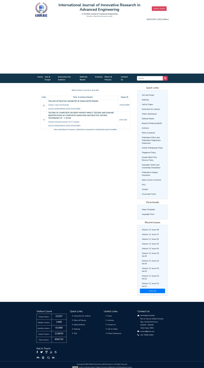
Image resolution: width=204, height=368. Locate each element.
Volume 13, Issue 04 (150, 248)
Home (40, 77)
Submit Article (159, 8)
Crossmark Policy (149, 194)
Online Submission (149, 114)
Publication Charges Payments (150, 174)
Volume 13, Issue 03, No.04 (150, 262)
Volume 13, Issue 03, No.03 (150, 269)
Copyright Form (148, 214)
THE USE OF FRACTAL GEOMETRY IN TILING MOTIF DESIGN (73, 101)
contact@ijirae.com (147, 331)
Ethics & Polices (108, 78)
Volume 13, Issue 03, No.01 (150, 285)
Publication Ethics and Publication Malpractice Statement (151, 140)
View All (152, 291)
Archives (99, 77)
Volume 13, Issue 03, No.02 (150, 277)
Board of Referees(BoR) (152, 123)
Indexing (145, 99)
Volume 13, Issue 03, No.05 (150, 254)
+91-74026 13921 (147, 335)
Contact (145, 189)
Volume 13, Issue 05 (150, 244)
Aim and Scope (148, 95)
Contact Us (124, 78)
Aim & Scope (48, 78)
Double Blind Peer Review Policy (149, 158)
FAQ (144, 184)
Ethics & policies (148, 132)
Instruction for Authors (64, 78)
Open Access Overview (151, 180)
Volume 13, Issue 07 (150, 234)
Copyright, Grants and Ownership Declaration (151, 166)
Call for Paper (147, 104)
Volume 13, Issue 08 (150, 229)
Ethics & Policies (80, 320)
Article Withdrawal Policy (152, 148)
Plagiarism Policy (149, 152)
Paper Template (148, 209)
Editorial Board (83, 78)
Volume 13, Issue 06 (150, 239)
